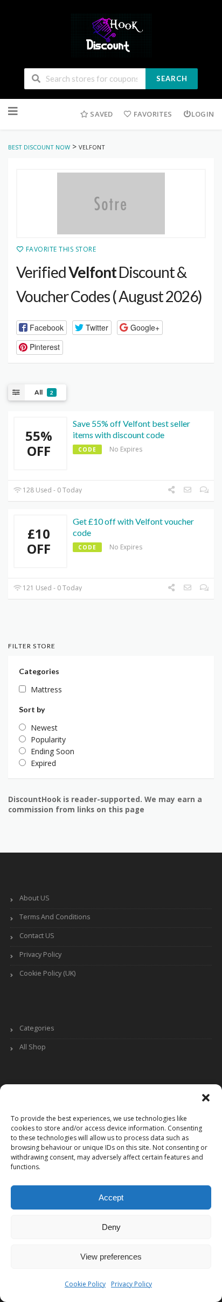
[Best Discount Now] (111, 35)
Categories (36, 1028)
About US (34, 898)
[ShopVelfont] (111, 204)
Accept (111, 1197)
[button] (205, 1097)
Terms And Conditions (54, 916)
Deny (111, 1227)
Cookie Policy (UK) (47, 973)
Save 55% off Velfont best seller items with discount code (131, 429)
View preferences (111, 1256)
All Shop (32, 1046)
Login (202, 114)
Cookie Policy (85, 1284)
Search (172, 78)
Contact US (36, 935)
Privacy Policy (131, 1284)
